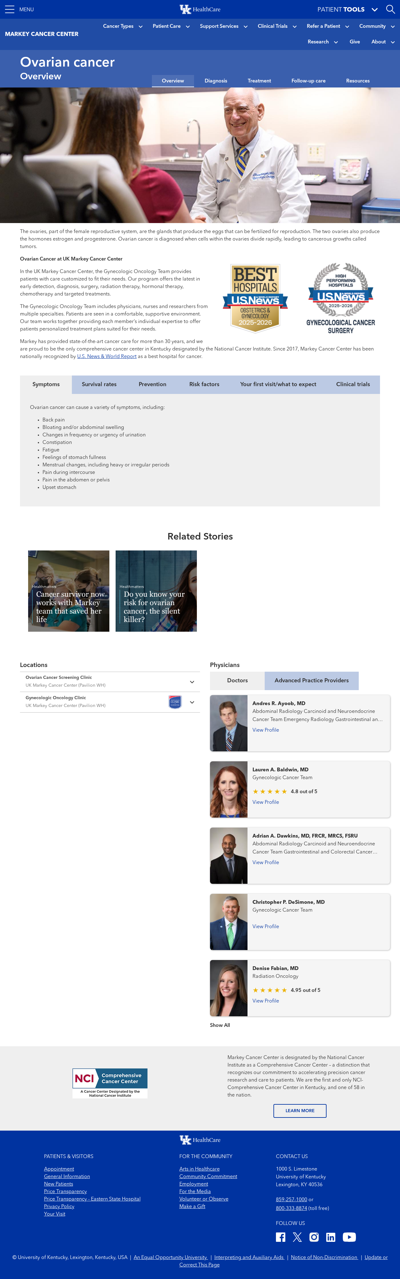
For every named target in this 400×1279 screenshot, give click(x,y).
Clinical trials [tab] (353, 384)
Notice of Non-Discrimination (324, 1257)
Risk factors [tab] (204, 384)
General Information (67, 1176)
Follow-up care (309, 81)
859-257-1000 (291, 1199)
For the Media (195, 1191)
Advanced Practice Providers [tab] (312, 681)
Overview (173, 81)
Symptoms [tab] (46, 384)
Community (372, 26)
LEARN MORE (300, 1111)
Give (355, 42)
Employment (193, 1184)
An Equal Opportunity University (171, 1257)
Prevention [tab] (152, 384)
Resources (358, 81)
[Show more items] (300, 1021)
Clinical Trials (273, 26)
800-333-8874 (291, 1208)
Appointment (59, 1169)
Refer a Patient (323, 26)
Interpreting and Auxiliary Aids (249, 1257)
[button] (19, 9)
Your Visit (54, 1214)
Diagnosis (216, 81)
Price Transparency (65, 1191)
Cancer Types (118, 26)
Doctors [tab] (237, 681)
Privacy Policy (59, 1206)
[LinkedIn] (330, 1238)
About (379, 42)
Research (318, 42)
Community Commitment (208, 1176)
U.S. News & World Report (107, 356)
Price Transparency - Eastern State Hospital (92, 1199)
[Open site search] (390, 9)
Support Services (219, 26)
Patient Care (167, 26)
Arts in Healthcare (199, 1169)
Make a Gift (192, 1206)
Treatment (259, 81)
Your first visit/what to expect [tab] (278, 384)
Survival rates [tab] (99, 384)
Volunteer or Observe (203, 1199)
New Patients (58, 1184)
